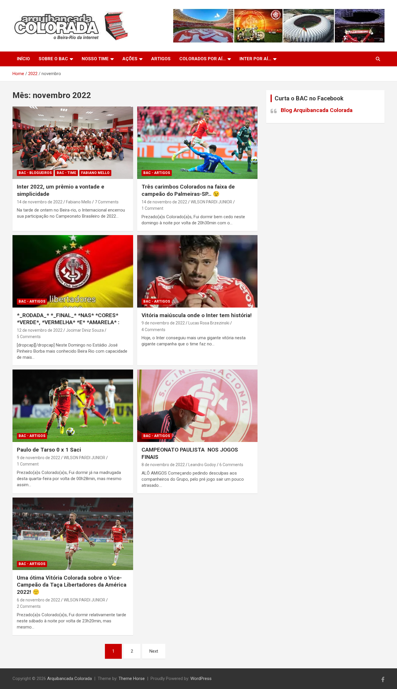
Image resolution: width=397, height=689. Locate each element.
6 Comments (231, 464)
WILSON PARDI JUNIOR (211, 202)
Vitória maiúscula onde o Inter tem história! (197, 315)
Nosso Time (95, 58)
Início (23, 58)
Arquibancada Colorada (69, 678)
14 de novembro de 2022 (39, 202)
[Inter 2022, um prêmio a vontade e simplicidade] (72, 142)
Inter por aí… (255, 58)
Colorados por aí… (202, 58)
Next (153, 651)
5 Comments (29, 336)
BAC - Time (66, 173)
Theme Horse (132, 678)
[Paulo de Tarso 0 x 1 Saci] (72, 405)
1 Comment (152, 208)
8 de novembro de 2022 (163, 464)
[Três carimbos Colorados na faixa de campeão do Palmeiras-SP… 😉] (197, 142)
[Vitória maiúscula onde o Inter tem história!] (197, 271)
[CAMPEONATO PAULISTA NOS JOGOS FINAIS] (197, 405)
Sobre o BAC (53, 58)
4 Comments (153, 329)
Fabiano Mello (95, 173)
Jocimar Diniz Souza (85, 330)
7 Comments (107, 202)
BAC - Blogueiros (35, 173)
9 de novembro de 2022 (163, 323)
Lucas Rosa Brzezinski (208, 323)
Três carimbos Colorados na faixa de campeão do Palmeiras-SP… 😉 (188, 190)
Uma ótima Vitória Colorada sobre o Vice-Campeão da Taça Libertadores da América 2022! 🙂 (71, 584)
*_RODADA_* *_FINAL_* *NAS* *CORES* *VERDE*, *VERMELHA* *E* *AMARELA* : (68, 319)
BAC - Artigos (156, 173)
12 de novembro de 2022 (39, 330)
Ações (129, 58)
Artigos (161, 58)
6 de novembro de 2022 (38, 600)
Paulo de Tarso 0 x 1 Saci (49, 449)
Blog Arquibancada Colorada (317, 110)
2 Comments (29, 606)
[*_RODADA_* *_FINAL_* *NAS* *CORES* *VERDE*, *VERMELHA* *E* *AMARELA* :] (72, 271)
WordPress (201, 678)
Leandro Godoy (202, 464)
